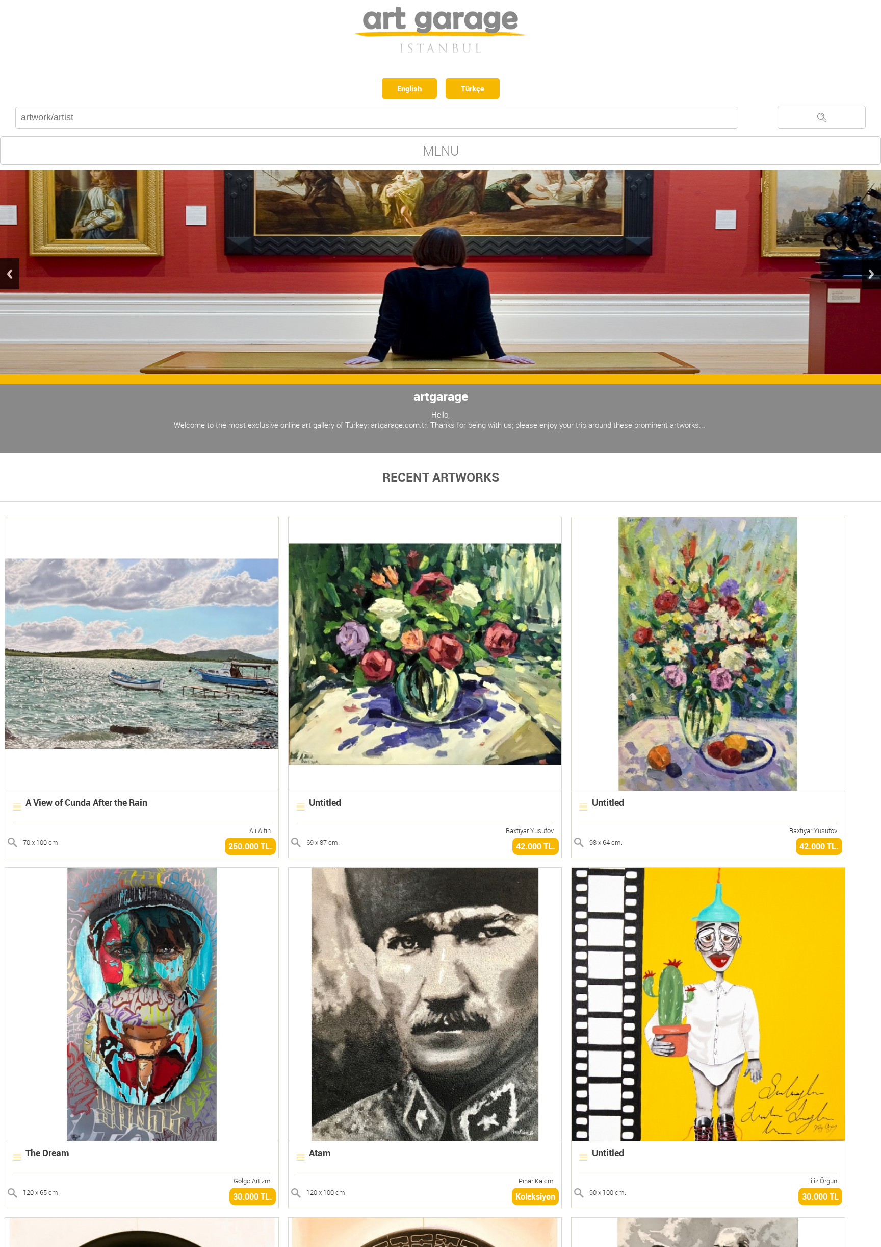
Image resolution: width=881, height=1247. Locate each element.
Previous (9, 275)
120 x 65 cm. (41, 1194)
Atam (320, 1154)
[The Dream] (141, 1139)
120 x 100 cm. (326, 1194)
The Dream (47, 1154)
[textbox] (376, 120)
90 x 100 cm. (607, 1194)
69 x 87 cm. (323, 844)
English (408, 89)
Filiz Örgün (822, 1182)
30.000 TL (820, 1198)
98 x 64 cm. (606, 844)
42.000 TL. (535, 848)
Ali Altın (260, 832)
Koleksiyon (535, 1198)
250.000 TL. (250, 848)
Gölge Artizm (252, 1182)
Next (871, 275)
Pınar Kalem (536, 1182)
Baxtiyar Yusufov (530, 832)
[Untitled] (425, 789)
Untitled (325, 804)
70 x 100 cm (40, 844)
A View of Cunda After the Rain (86, 804)
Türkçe (475, 89)
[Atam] (425, 1139)
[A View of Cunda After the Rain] (141, 789)
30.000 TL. (252, 1198)
